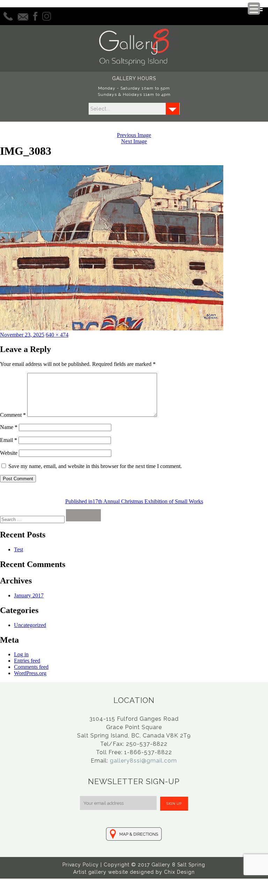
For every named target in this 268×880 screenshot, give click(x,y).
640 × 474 (57, 335)
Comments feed (31, 667)
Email (8, 440)
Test (18, 549)
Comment (13, 415)
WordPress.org (30, 673)
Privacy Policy (80, 864)
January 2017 (29, 595)
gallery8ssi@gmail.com (143, 760)
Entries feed (27, 661)
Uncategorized (30, 625)
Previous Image (134, 135)
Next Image (134, 141)
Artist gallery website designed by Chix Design (134, 872)
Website (8, 453)
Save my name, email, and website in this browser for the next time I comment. (95, 466)
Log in (21, 654)
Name (8, 427)
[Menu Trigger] (254, 8)
